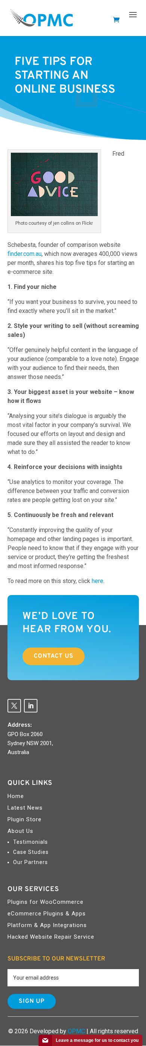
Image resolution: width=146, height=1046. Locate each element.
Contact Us (53, 656)
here (97, 581)
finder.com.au (24, 253)
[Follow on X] (14, 705)
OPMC (76, 1031)
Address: (19, 725)
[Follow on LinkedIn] (30, 705)
